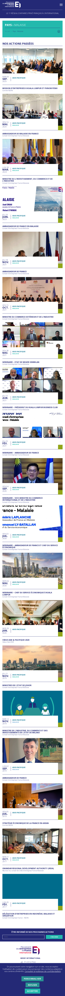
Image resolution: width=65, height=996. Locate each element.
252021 (5, 443)
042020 (5, 488)
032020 (5, 536)
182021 (5, 262)
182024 (5, 169)
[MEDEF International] (14, 5)
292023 (5, 217)
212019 (5, 675)
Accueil (7, 31)
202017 (5, 904)
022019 (5, 768)
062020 (5, 583)
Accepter (32, 991)
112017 (5, 859)
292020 (5, 630)
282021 (5, 352)
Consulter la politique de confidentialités (43, 971)
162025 (5, 124)
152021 (5, 307)
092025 (5, 79)
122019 (5, 721)
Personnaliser (32, 978)
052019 (5, 813)
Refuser (32, 985)
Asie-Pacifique (18, 78)
